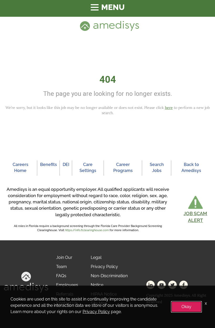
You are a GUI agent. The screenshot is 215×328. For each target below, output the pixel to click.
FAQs (61, 275)
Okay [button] (186, 306)
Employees (67, 284)
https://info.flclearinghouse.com (87, 230)
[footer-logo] (26, 281)
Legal (96, 257)
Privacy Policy (104, 266)
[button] (195, 209)
